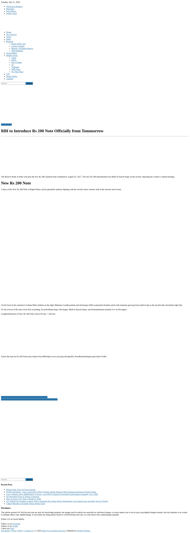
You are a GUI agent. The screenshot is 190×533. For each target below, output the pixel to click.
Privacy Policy (17, 531)
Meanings (10, 9)
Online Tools (11, 13)
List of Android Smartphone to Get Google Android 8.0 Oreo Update (29, 399)
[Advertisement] (78, 155)
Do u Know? (11, 34)
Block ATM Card (18, 44)
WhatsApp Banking (14, 6)
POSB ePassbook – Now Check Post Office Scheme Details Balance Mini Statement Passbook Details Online (51, 492)
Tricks (8, 37)
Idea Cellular (16, 62)
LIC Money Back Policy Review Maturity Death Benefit (24, 397)
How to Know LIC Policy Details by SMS (23, 499)
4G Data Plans (17, 72)
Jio (12, 65)
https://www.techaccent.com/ (53, 531)
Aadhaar (9, 79)
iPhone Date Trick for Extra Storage (21, 490)
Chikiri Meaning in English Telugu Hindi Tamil (25, 504)
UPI (8, 74)
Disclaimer (5, 531)
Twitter (15, 526)
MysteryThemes (83, 531)
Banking (9, 41)
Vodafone (15, 67)
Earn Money (11, 11)
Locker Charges (17, 46)
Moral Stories (11, 76)
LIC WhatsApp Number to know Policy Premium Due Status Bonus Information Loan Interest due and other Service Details (57, 501)
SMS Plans (15, 69)
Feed (12, 528)
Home (8, 32)
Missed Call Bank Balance (22, 48)
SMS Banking (17, 51)
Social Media (11, 53)
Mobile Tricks (12, 55)
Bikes (8, 39)
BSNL (14, 60)
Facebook (16, 524)
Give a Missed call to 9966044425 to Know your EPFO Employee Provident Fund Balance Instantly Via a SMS (52, 494)
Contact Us (29, 531)
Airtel (13, 58)
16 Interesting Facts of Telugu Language (22, 497)
